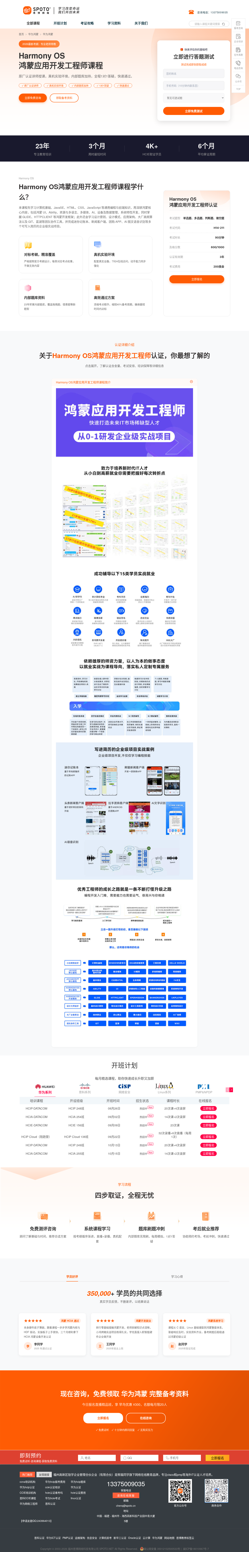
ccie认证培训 (52, 1487)
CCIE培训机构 (28, 1492)
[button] (231, 1089)
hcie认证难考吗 (54, 1492)
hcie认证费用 (78, 1492)
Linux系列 (164, 1092)
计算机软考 (105, 1538)
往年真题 (238, 54)
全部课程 (33, 23)
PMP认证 (68, 1538)
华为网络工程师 (29, 1503)
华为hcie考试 (52, 1498)
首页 (21, 34)
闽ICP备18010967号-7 (196, 1549)
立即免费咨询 (33, 98)
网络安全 (124, 1092)
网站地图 (169, 1538)
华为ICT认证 (53, 1538)
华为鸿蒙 (33, 34)
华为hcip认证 (27, 1487)
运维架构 (80, 1538)
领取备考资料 (64, 98)
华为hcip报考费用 (55, 1481)
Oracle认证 (134, 1538)
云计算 (146, 1538)
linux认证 (76, 1498)
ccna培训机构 (27, 1481)
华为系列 (45, 1092)
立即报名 (196, 279)
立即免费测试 (194, 111)
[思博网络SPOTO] (51, 8)
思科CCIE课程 (28, 1498)
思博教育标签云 (185, 1538)
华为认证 (76, 1487)
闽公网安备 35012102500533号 (162, 1549)
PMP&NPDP (204, 1092)
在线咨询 (146, 1418)
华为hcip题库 (78, 1481)
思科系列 (85, 1092)
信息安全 (92, 1538)
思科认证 (50, 1503)
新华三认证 (120, 1538)
